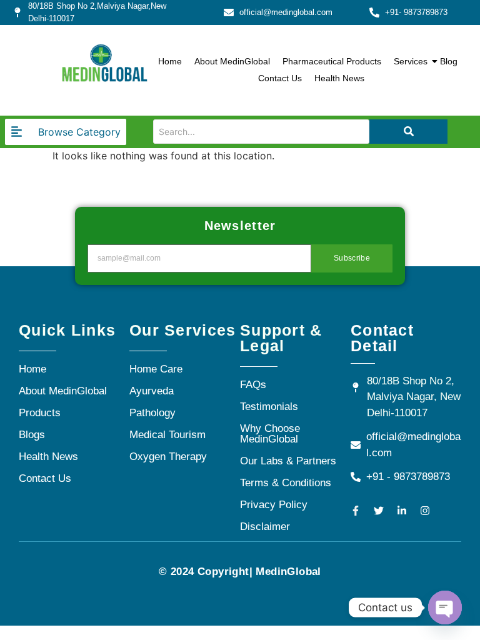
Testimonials (269, 406)
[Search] (408, 131)
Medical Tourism (167, 435)
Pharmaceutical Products (331, 61)
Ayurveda (151, 391)
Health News (339, 78)
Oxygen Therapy (168, 456)
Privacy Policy (274, 505)
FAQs (253, 385)
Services (411, 61)
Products (40, 413)
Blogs (32, 435)
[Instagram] (425, 511)
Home (170, 61)
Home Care (155, 369)
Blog (449, 61)
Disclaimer (265, 526)
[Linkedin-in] (402, 511)
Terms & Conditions (285, 483)
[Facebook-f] (356, 511)
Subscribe (352, 258)
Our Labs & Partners (288, 461)
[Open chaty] (445, 607)
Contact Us (280, 78)
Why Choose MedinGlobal (270, 433)
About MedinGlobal (232, 61)
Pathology (152, 413)
